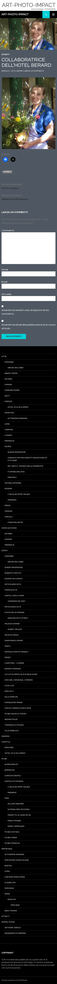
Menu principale (53, 14)
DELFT (7, 396)
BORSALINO (10, 770)
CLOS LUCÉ (9, 686)
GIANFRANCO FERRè (14, 641)
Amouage (9, 748)
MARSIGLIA (9, 441)
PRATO (7, 646)
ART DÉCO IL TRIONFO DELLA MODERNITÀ (25, 466)
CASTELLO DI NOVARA (14, 781)
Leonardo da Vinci (16, 601)
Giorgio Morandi (13, 669)
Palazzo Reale (12, 635)
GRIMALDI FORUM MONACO (16, 652)
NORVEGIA (9, 888)
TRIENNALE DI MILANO (14, 725)
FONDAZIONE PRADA (13, 703)
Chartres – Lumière (14, 663)
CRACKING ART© (15, 522)
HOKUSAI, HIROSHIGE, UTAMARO (19, 680)
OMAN (7, 894)
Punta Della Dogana (14, 612)
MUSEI (4, 759)
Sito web (6, 294)
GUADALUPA (10, 883)
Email (5, 282)
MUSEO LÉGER (11, 838)
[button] (28, 113)
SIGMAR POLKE (11, 719)
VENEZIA (8, 511)
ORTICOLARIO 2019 (13, 584)
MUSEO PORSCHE (12, 843)
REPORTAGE (7, 849)
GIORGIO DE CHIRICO (13, 579)
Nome (6, 269)
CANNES (8, 385)
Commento (9, 230)
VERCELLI (9, 517)
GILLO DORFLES (11, 697)
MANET (8, 657)
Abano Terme (11, 373)
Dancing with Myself (18, 618)
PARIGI (7, 506)
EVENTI (5, 551)
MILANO (8, 447)
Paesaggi (12, 500)
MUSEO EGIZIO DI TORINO (15, 714)
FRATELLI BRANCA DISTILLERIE (18, 708)
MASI (7, 798)
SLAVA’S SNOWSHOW (17, 452)
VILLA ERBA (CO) (11, 731)
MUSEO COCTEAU (12, 832)
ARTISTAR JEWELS (13, 928)
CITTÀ (4, 356)
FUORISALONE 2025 (16, 472)
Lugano (8, 435)
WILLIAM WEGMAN (16, 804)
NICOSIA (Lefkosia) (13, 483)
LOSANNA (9, 430)
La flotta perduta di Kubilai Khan (21, 674)
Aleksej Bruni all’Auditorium (15, 197)
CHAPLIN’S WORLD (13, 776)
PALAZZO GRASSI (12, 624)
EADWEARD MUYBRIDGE (15, 933)
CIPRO (7, 871)
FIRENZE (8, 401)
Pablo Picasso (14, 821)
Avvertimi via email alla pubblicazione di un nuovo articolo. (28, 327)
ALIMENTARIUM (11, 764)
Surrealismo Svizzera (18, 809)
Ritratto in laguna (12, 186)
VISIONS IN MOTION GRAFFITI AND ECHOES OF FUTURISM (27, 459)
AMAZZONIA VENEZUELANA (17, 860)
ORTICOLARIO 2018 (13, 607)
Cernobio (9, 362)
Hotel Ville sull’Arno (18, 407)
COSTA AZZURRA (9, 528)
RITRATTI (5, 55)
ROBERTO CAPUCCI (13, 573)
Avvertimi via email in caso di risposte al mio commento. (25, 312)
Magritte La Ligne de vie (19, 815)
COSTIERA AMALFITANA (15, 877)
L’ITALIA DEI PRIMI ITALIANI (19, 494)
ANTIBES (8, 379)
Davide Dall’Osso (15, 368)
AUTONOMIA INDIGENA (17, 418)
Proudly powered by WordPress (14, 980)
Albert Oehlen (15, 629)
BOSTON (8, 866)
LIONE (7, 424)
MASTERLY (12, 477)
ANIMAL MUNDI (8, 922)
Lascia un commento (34, 71)
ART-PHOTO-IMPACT (15, 14)
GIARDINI (5, 736)
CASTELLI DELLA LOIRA (14, 596)
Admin (19, 71)
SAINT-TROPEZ (11, 911)
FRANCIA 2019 (11, 590)
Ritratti (7, 172)
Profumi (12, 899)
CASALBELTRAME (12, 390)
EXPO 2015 (9, 691)
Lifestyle (6, 742)
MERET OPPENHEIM (16, 826)
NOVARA (8, 489)
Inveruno (9, 413)
